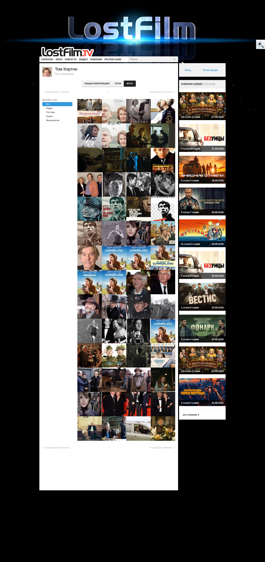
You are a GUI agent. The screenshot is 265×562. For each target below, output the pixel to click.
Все (48, 104)
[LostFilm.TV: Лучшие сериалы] (69, 51)
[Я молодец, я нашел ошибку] (245, 44)
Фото (129, 83)
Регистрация (210, 70)
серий (197, 84)
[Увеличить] (89, 111)
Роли (118, 83)
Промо (49, 116)
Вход (188, 70)
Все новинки (190, 415)
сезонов (209, 84)
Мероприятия (52, 120)
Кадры (49, 108)
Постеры (50, 112)
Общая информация (96, 83)
